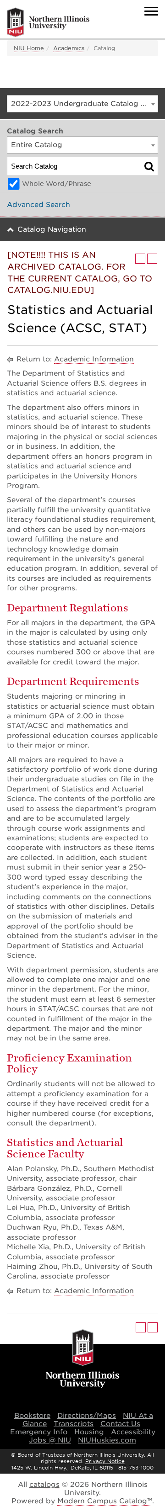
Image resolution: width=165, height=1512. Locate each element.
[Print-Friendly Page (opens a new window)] (140, 259)
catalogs (44, 1484)
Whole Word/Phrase (56, 183)
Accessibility (133, 1432)
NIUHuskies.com (107, 1440)
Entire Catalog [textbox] (36, 145)
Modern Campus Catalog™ (104, 1501)
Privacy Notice (105, 1461)
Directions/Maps (86, 1415)
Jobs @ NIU (50, 1440)
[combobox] (82, 103)
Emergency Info (38, 1432)
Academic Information (94, 359)
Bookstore (32, 1415)
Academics (68, 48)
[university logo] (82, 1359)
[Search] (149, 166)
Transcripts (74, 1424)
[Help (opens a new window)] (152, 259)
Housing (89, 1432)
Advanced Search (38, 205)
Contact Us (120, 1424)
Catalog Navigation (51, 229)
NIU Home (29, 48)
